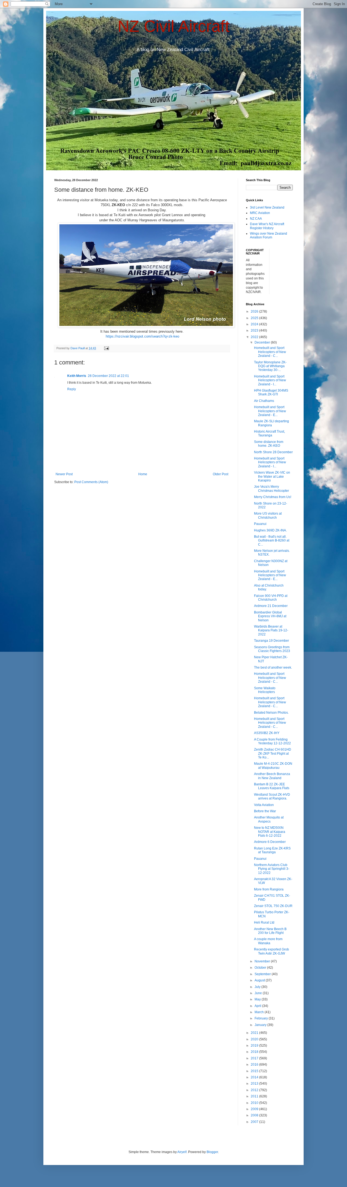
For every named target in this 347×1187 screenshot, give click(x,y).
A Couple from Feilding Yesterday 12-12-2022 (272, 741)
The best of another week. (273, 667)
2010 (255, 1103)
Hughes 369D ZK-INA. (270, 530)
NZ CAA (256, 219)
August (260, 980)
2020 (255, 1039)
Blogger (212, 1152)
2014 (255, 1077)
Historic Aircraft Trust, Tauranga (269, 433)
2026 (255, 311)
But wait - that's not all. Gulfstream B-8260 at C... (271, 540)
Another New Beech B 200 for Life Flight (270, 931)
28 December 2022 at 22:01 (108, 376)
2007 (255, 1122)
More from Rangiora (269, 889)
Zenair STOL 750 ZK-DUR (273, 906)
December (263, 342)
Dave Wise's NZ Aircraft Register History (267, 226)
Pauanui (260, 524)
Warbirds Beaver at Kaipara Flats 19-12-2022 (271, 630)
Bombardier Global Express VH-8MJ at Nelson (270, 616)
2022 (255, 337)
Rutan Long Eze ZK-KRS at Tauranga (272, 850)
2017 (255, 1058)
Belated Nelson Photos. (271, 712)
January (261, 1025)
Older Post (220, 474)
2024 (255, 324)
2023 (255, 330)
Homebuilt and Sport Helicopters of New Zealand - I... (270, 380)
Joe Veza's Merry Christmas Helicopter (271, 488)
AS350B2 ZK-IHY (266, 733)
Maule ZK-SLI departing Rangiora (271, 423)
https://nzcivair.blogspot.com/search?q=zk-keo (142, 336)
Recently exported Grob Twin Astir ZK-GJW (271, 951)
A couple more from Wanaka (268, 941)
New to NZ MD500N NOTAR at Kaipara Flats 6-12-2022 (269, 831)
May (258, 999)
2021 (255, 1033)
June (259, 993)
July (258, 987)
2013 (255, 1083)
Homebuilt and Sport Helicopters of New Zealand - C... (270, 352)
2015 (255, 1071)
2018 (255, 1052)
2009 (255, 1109)
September (263, 974)
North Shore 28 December (273, 452)
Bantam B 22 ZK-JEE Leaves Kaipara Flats (271, 786)
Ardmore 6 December (270, 842)
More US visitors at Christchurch (268, 515)
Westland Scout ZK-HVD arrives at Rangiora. (272, 796)
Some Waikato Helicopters (264, 690)
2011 (255, 1096)
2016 (255, 1064)
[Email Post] (106, 348)
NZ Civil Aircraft (174, 26)
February (262, 1018)
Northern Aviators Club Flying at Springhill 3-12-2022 (271, 869)
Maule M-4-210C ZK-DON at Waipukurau (273, 765)
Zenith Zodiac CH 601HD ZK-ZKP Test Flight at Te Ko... (272, 753)
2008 (255, 1115)
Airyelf (182, 1152)
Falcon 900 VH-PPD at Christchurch (270, 598)
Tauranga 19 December (271, 641)
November (263, 961)
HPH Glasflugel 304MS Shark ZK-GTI (271, 392)
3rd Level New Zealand (267, 207)
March (260, 1012)
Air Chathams (264, 401)
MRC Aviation (260, 213)
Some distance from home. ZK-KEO (268, 444)
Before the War (265, 811)
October (261, 967)
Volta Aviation (264, 805)
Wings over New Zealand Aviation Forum (268, 235)
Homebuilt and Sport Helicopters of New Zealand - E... (270, 411)
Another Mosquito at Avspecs (269, 819)
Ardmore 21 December (271, 606)
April (258, 1006)
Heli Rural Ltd (264, 922)
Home (142, 474)
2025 (255, 318)
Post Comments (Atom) (91, 482)
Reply (71, 389)
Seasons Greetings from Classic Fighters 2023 (272, 649)
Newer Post (64, 474)
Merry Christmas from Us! (272, 497)
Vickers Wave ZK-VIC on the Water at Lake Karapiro (272, 476)
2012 (255, 1090)
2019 (255, 1045)
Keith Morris (76, 376)
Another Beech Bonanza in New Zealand (272, 776)
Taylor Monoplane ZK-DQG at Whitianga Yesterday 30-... (270, 366)
